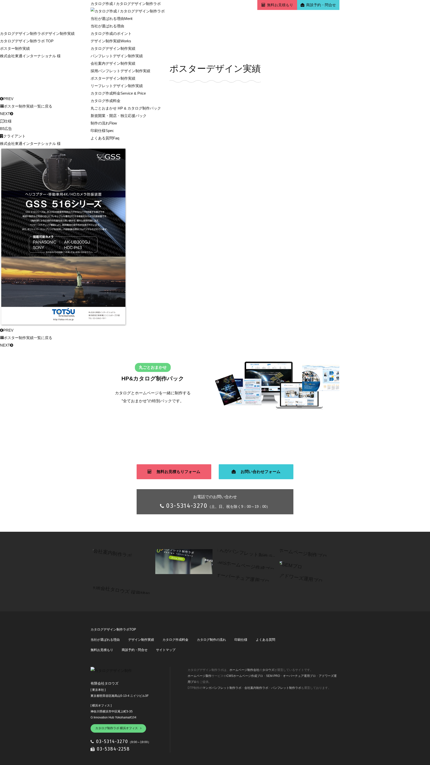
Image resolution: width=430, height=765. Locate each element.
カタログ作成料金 (118, 93)
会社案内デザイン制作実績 (113, 63)
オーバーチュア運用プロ (299, 676)
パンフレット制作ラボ (286, 688)
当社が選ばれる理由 (111, 18)
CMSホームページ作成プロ (244, 676)
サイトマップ (165, 650)
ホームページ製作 (200, 676)
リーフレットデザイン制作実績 (117, 86)
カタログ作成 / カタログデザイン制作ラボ (126, 3)
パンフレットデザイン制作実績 (117, 56)
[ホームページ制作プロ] (300, 553)
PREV (8, 99)
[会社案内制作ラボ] (110, 553)
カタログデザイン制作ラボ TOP (27, 41)
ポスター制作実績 (15, 48)
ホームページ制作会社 (244, 670)
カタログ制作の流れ (211, 640)
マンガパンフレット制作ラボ (222, 688)
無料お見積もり (280, 5)
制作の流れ (104, 123)
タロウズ (268, 670)
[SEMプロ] (289, 565)
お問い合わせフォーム (260, 472)
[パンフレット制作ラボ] (184, 553)
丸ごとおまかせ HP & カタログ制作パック (126, 108)
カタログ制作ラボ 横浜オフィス (116, 728)
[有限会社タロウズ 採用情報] (118, 590)
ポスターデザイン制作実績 (113, 78)
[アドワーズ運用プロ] (298, 578)
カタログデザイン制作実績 (113, 48)
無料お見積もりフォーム (178, 472)
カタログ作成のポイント (111, 33)
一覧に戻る (28, 106)
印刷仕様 (102, 130)
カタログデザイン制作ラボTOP (113, 629)
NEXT (5, 114)
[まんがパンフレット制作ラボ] (243, 553)
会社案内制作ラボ (256, 688)
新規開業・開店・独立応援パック (119, 116)
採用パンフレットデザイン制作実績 (120, 71)
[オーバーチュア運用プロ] (240, 578)
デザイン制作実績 (111, 41)
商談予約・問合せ (321, 5)
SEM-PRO (273, 676)
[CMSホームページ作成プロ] (242, 565)
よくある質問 (105, 138)
